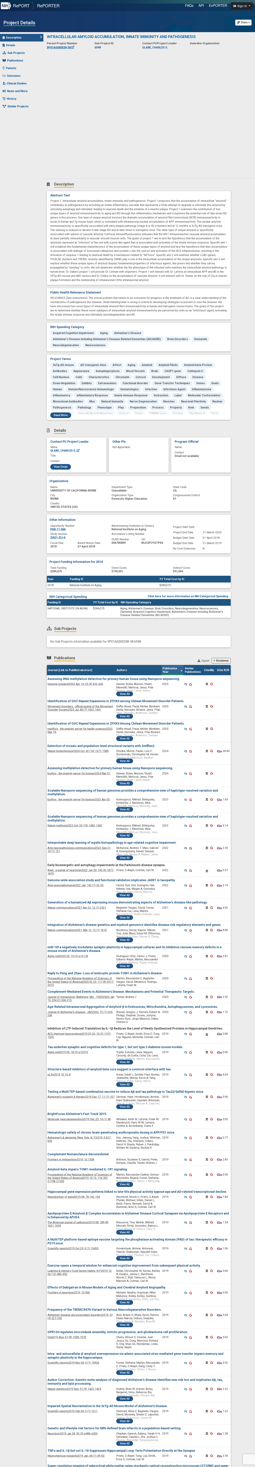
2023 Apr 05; (79, 799)
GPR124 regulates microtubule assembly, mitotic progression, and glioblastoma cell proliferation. (118, 1332)
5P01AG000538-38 (59, 47)
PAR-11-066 (58, 529)
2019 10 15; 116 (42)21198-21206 (80, 1178)
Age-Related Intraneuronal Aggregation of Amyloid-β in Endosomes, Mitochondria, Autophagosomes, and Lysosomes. (133, 1007)
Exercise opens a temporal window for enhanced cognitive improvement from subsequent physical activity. (124, 1265)
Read (61, 415)
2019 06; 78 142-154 (74, 1197)
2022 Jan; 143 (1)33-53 (76, 885)
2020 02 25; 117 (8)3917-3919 (81, 982)
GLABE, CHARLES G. (63, 450)
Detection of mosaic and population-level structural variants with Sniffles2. (101, 746)
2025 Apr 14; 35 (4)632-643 (75, 684)
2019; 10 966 (69, 1292)
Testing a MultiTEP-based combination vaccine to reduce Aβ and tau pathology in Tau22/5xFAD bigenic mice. (126, 1091)
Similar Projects (18, 106)
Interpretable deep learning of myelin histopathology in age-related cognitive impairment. (112, 842)
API (201, 5)
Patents (11, 68)
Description (13, 37)
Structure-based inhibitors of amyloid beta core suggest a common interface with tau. (109, 1069)
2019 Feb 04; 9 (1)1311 (72, 1411)
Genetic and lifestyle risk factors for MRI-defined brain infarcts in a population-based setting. (114, 1428)
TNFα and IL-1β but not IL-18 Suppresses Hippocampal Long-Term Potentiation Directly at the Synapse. (122, 1450)
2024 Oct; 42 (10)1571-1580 (78, 751)
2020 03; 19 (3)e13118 (68, 956)
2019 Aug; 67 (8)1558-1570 (67, 1337)
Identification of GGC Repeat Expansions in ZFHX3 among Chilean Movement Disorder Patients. (116, 701)
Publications (15, 60)
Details (10, 45)
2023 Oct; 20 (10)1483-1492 (75, 825)
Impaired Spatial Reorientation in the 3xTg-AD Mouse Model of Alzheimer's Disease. (108, 1406)
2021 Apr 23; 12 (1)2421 (77, 907)
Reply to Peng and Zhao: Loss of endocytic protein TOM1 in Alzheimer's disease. (105, 973)
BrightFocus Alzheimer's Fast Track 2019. (77, 1114)
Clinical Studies (17, 83)
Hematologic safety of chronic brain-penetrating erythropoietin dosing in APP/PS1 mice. (111, 1132)
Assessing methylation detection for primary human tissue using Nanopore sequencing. (110, 768)
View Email (60, 466)
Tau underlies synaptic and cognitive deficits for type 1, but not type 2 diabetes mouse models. (115, 1047)
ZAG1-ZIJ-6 (57, 537)
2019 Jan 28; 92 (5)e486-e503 (73, 1433)
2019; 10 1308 (71, 1159)
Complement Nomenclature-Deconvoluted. (78, 1154)
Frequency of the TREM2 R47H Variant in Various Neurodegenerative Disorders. (105, 1309)
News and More (17, 91)
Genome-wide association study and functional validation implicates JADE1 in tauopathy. (112, 880)
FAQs (189, 5)
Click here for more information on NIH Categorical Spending (188, 596)
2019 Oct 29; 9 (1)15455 (73, 1248)
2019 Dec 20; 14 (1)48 (79, 1119)
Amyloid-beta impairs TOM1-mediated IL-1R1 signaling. (88, 1169)
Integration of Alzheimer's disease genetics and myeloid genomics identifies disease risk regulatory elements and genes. (134, 925)
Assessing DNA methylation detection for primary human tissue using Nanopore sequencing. (114, 679)
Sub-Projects (16, 53)
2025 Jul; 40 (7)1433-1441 (80, 708)
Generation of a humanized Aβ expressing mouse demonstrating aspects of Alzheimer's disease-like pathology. (127, 902)
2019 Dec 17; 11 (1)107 (81, 1096)
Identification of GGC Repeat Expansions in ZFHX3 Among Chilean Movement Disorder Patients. (116, 723)
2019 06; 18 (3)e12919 (68, 1052)
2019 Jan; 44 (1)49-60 (76, 1455)
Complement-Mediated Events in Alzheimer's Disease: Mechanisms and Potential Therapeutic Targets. (121, 991)
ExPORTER (218, 5)
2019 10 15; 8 (59, 1074)
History (11, 98)
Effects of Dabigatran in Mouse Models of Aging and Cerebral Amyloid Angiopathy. (107, 1287)
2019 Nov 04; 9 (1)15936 (73, 1362)
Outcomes (13, 75)
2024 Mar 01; (79, 773)
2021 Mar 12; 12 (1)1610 (77, 930)
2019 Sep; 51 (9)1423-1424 (74, 1389)
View (125, 694)
